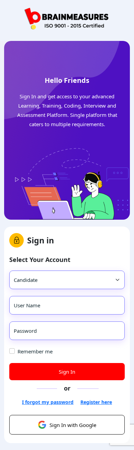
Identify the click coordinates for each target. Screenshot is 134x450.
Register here (96, 402)
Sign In (67, 371)
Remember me (35, 351)
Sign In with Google (72, 424)
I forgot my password (48, 402)
